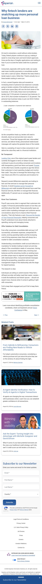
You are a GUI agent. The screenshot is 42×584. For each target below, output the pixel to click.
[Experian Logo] (7, 3)
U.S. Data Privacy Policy (21, 527)
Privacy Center (21, 523)
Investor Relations (21, 543)
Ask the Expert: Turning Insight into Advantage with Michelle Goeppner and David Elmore (20, 436)
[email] (16, 26)
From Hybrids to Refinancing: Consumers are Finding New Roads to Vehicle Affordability (20, 347)
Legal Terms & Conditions (21, 519)
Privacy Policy (13, 509)
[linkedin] (12, 26)
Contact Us (21, 547)
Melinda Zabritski (18, 362)
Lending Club (6, 158)
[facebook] (3, 26)
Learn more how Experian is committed (23, 555)
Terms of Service (24, 509)
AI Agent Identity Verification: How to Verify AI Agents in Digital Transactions (20, 391)
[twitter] (7, 26)
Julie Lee (15, 451)
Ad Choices (21, 531)
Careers (21, 539)
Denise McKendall (7, 22)
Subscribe (9, 502)
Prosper (36, 165)
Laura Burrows (17, 406)
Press (21, 535)
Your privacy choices (23, 561)
